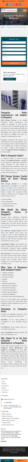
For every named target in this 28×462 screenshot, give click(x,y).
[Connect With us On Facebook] (7, 4)
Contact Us (9, 79)
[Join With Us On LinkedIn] (20, 4)
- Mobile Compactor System (8, 420)
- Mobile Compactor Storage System (10, 418)
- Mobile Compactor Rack (7, 424)
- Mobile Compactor (6, 414)
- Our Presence (5, 390)
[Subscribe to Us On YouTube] (17, 4)
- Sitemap (3, 388)
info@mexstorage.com (10, 1)
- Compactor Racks (6, 422)
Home (2, 27)
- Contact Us (4, 392)
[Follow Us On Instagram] (13, 4)
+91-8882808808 (8, 402)
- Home (3, 381)
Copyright (5, 448)
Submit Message (14, 63)
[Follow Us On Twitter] (10, 4)
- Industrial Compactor (6, 416)
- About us (3, 383)
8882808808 (21, 1)
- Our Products (5, 385)
